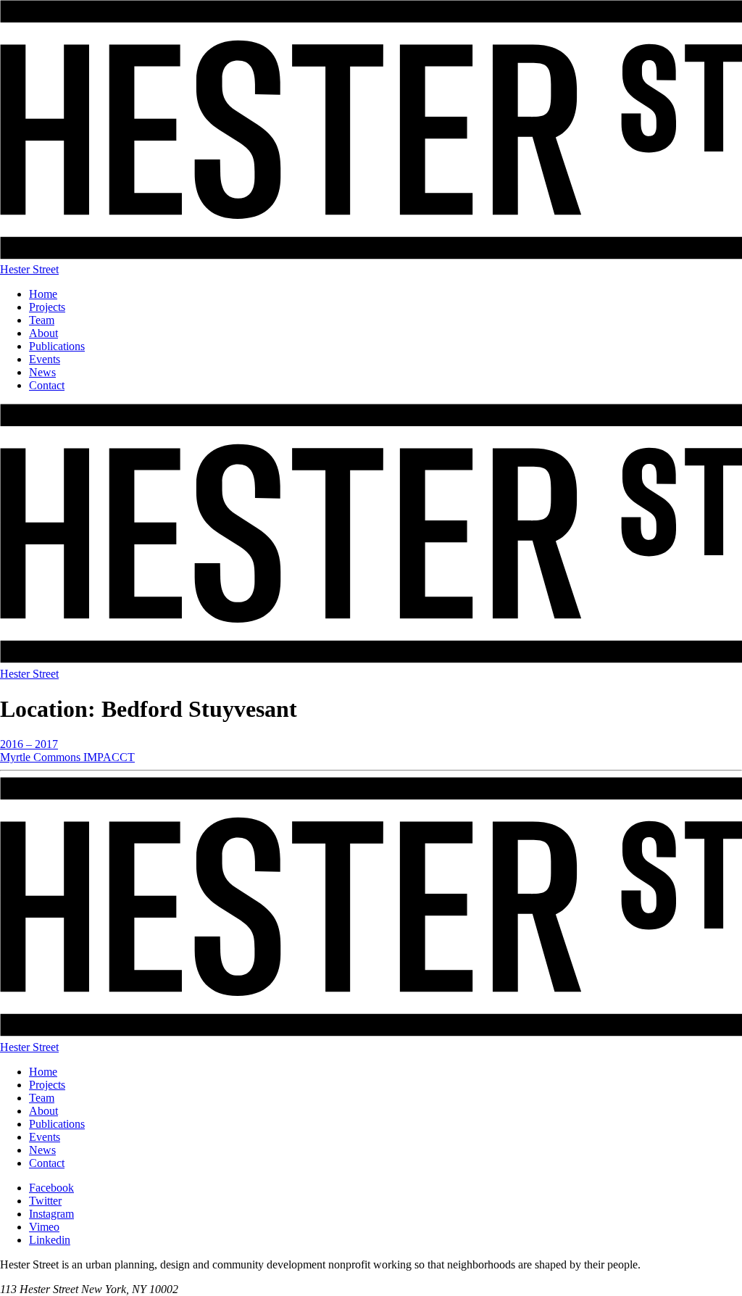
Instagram (51, 1214)
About (43, 333)
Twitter (45, 1201)
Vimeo (44, 1227)
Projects (47, 307)
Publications (57, 346)
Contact (46, 385)
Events (44, 359)
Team (41, 320)
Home (43, 294)
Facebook (51, 1187)
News (42, 372)
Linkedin (49, 1240)
